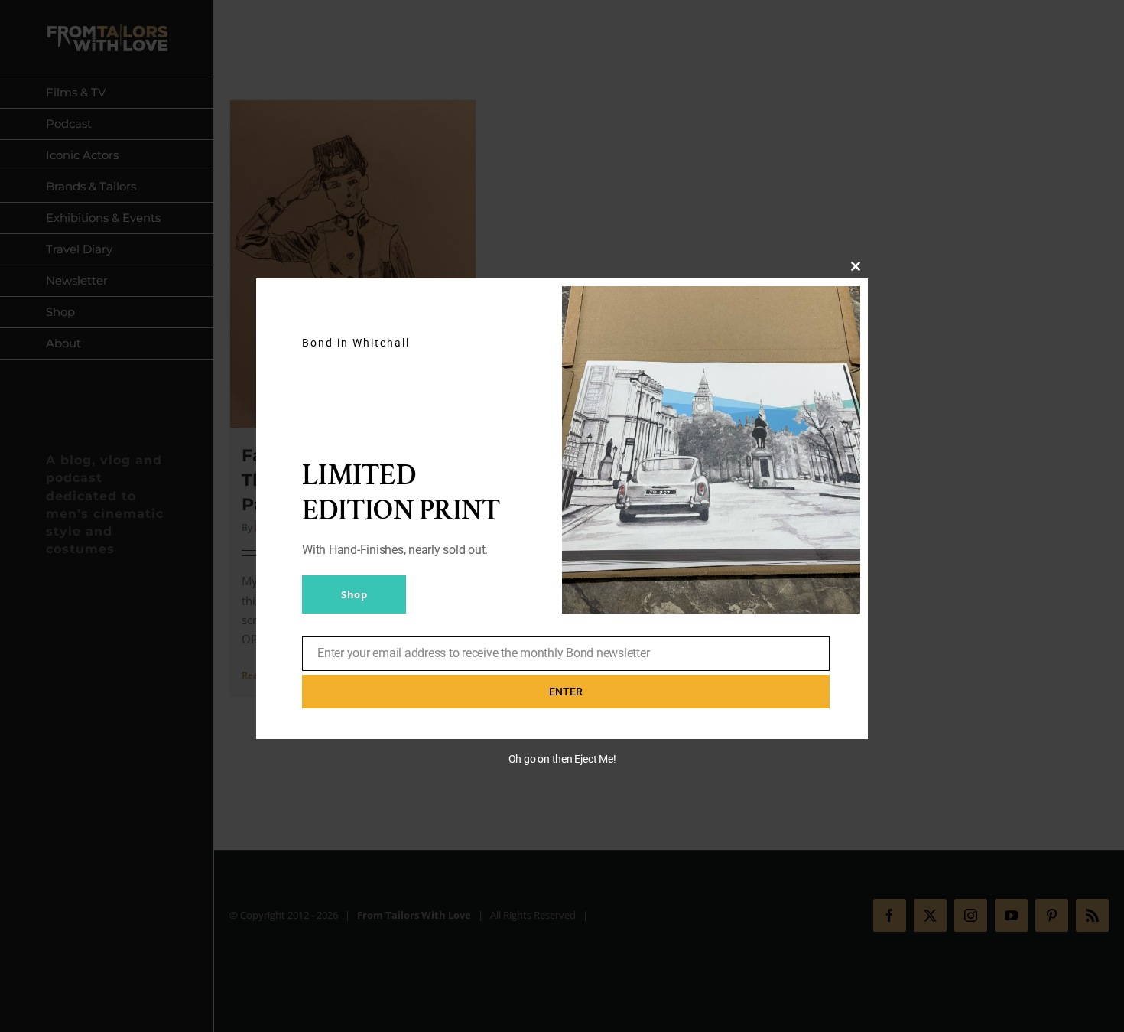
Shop (354, 594)
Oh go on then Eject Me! (562, 759)
